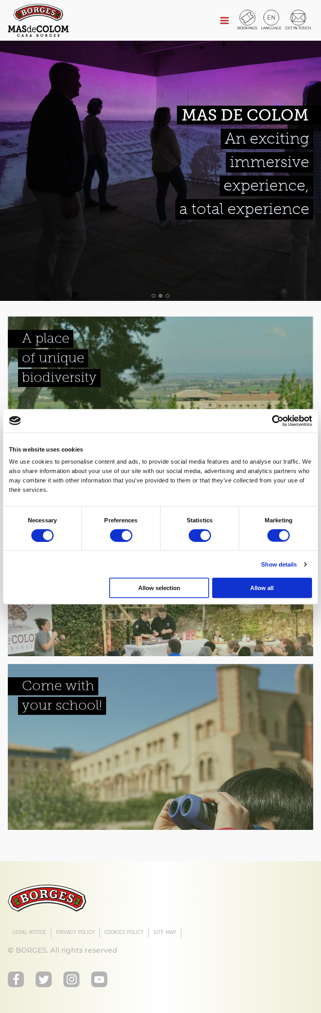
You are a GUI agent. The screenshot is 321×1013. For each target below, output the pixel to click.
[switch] (121, 535)
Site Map (164, 932)
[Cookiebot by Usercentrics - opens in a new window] (277, 420)
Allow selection (159, 588)
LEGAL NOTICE (29, 932)
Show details (279, 564)
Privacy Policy (75, 932)
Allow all (262, 588)
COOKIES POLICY (124, 932)
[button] (271, 17)
